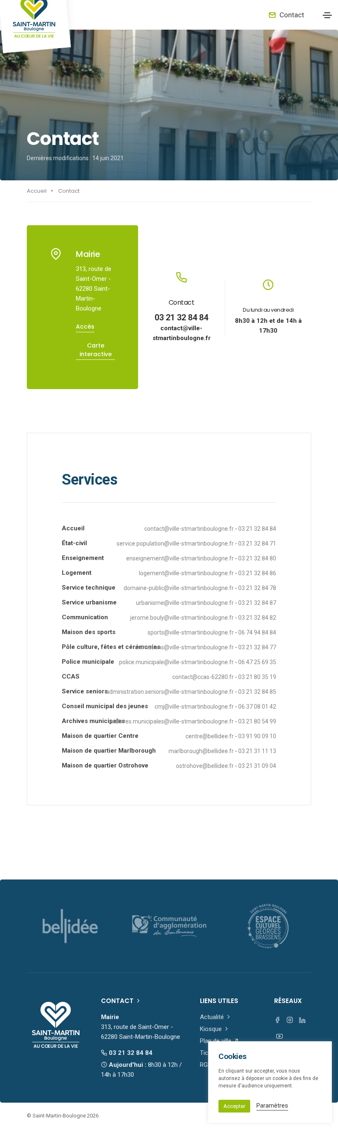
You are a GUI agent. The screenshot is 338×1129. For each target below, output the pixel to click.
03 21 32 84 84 (181, 317)
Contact (291, 15)
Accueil (37, 191)
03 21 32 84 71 (257, 543)
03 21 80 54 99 (257, 721)
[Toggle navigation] (327, 15)
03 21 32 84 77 (257, 647)
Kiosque (211, 1029)
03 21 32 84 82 (257, 617)
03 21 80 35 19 (257, 677)
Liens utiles (219, 1000)
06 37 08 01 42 (257, 706)
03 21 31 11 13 (257, 751)
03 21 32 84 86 (257, 573)
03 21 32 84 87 (257, 602)
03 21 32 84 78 (257, 588)
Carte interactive (96, 349)
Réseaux (288, 1000)
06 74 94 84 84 (257, 632)
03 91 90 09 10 (257, 736)
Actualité (212, 1017)
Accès (85, 326)
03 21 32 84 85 (257, 691)
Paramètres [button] (272, 1105)
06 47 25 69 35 (257, 662)
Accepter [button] (234, 1106)
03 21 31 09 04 (257, 766)
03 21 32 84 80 (257, 558)
